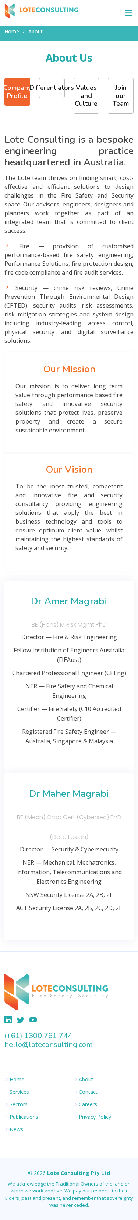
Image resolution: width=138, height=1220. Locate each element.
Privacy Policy (95, 1117)
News (16, 1129)
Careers (88, 1104)
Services (19, 1092)
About (86, 1079)
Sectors (19, 1104)
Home (11, 31)
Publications (24, 1117)
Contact (88, 1092)
